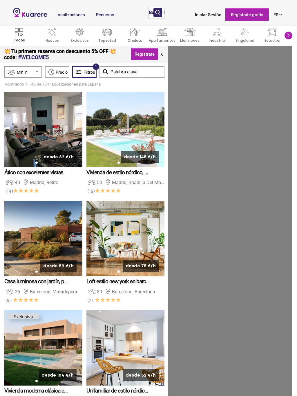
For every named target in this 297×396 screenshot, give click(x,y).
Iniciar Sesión (208, 14)
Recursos (105, 14)
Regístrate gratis (247, 14)
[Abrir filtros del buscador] (157, 12)
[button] (288, 35)
